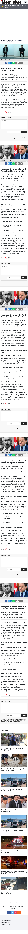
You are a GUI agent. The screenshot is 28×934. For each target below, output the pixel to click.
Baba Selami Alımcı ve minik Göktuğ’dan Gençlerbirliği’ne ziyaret (14, 6)
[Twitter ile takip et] (12, 912)
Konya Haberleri (6, 918)
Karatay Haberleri (6, 922)
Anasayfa (5, 906)
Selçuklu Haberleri (6, 920)
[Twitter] (9, 63)
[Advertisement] (14, 23)
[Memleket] (11, 2)
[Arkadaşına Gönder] (16, 63)
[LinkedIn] (11, 63)
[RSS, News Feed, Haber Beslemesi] (19, 912)
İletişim (14, 906)
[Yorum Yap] (21, 63)
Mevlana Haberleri (6, 927)
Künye (10, 906)
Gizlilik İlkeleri (20, 906)
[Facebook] (6, 63)
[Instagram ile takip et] (15, 912)
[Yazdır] (19, 63)
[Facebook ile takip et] (9, 912)
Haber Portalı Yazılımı (7, 932)
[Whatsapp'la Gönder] (13, 63)
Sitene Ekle (13, 908)
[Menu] (25, 2)
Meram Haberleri (6, 924)
